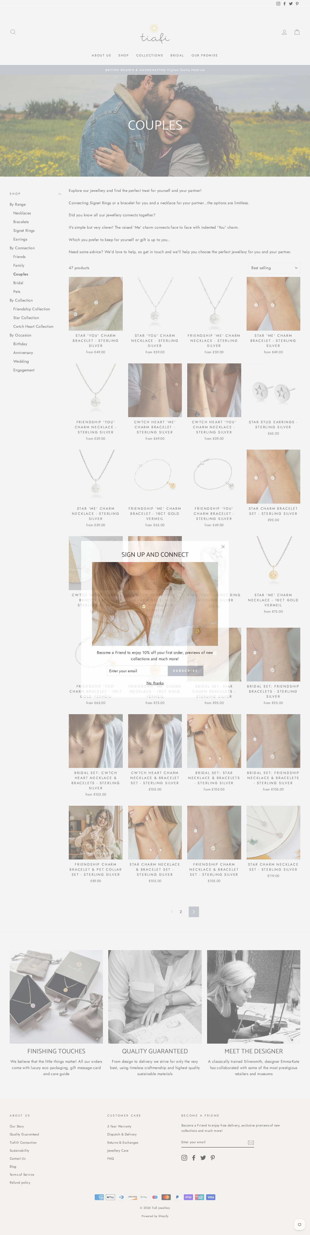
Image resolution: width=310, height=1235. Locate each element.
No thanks (155, 681)
